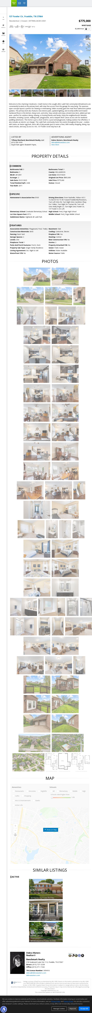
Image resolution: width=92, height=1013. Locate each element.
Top (3, 19)
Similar (3, 51)
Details (3, 27)
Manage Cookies (59, 1009)
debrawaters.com (33, 975)
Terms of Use (68, 1001)
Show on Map (51, 830)
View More (55, 145)
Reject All (73, 1009)
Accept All (84, 1009)
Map (3, 43)
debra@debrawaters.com (60, 142)
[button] (4, 1009)
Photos (3, 35)
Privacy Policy (55, 1001)
